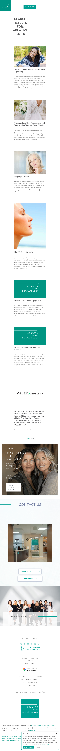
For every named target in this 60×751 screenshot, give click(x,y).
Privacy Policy (45, 744)
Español (42, 692)
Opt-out (38, 747)
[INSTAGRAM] (20, 644)
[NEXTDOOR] (35, 644)
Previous (28, 438)
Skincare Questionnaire (30, 658)
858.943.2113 (32, 730)
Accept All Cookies (28, 747)
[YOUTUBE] (31, 644)
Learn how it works (11, 487)
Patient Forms (30, 663)
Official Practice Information (13, 727)
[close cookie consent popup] (57, 734)
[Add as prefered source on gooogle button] (30, 671)
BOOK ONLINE (29, 6)
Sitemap (48, 725)
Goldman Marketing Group (38, 725)
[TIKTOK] (38, 644)
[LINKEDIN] (28, 644)
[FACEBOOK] (24, 644)
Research (30, 661)
